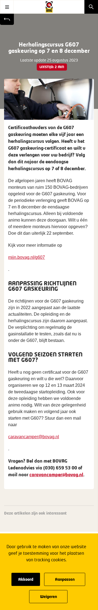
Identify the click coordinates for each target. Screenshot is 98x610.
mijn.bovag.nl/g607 (26, 257)
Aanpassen (65, 579)
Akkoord (25, 579)
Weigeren (48, 596)
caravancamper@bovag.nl (33, 436)
